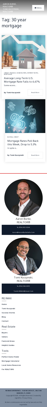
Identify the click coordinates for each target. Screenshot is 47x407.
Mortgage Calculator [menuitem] (11, 361)
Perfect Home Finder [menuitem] (10, 357)
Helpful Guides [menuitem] (8, 345)
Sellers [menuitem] (5, 337)
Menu (39, 8)
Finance (13, 73)
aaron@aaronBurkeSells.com (23, 232)
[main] (23, 86)
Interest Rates (32, 73)
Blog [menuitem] (4, 317)
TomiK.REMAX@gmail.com (23, 291)
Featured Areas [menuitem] (8, 341)
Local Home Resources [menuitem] (11, 365)
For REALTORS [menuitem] (8, 369)
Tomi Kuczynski (13, 92)
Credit (6, 73)
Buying (10, 137)
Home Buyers (21, 73)
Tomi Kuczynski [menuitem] (8, 308)
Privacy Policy (27, 398)
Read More (35, 92)
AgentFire (18, 398)
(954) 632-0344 (24, 227)
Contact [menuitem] (5, 321)
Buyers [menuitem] (4, 333)
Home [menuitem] (4, 304)
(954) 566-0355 (24, 286)
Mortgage (8, 74)
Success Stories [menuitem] (8, 313)
